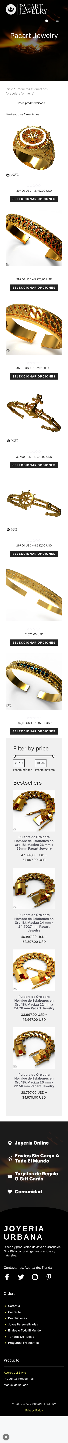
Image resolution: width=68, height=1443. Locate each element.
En (10, 1330)
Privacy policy (34, 1410)
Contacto (14, 1312)
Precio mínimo (22, 770)
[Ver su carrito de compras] (47, 20)
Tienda (47, 1267)
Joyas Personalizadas (23, 1324)
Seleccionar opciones (34, 199)
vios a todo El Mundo (26, 1330)
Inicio (9, 89)
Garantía (14, 1306)
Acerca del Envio (15, 1372)
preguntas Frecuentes (23, 1343)
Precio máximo (45, 770)
